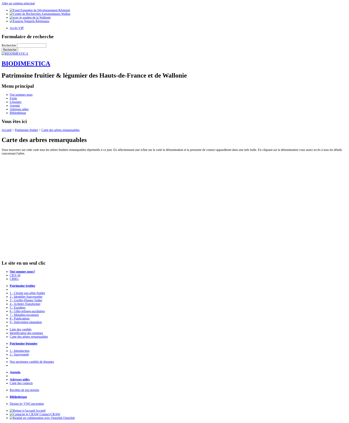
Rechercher (9, 45)
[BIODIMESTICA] (15, 53)
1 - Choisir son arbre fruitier (27, 293)
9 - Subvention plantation (26, 322)
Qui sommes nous (21, 94)
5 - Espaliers (17, 307)
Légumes (15, 102)
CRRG (14, 279)
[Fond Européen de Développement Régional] (40, 10)
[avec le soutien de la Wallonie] (30, 17)
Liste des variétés (21, 329)
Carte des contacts (21, 383)
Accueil (7, 130)
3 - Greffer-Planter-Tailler (26, 300)
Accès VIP (17, 28)
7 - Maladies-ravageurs (24, 315)
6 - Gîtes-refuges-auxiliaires (27, 311)
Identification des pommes (26, 333)
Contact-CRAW (49, 414)
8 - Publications (19, 318)
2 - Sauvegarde (19, 354)
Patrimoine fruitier (26, 130)
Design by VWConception (27, 403)
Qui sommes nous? (22, 271)
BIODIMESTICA (26, 63)
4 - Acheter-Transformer (25, 304)
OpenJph (68, 418)
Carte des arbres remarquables (60, 130)
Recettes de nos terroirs (24, 390)
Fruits (13, 98)
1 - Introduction (19, 350)
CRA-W (15, 275)
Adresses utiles (19, 109)
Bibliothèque (18, 113)
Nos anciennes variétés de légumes (32, 361)
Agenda (15, 105)
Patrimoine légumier (24, 343)
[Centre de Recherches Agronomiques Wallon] (40, 14)
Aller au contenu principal (18, 3)
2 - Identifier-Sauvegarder (26, 296)
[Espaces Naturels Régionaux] (29, 21)
